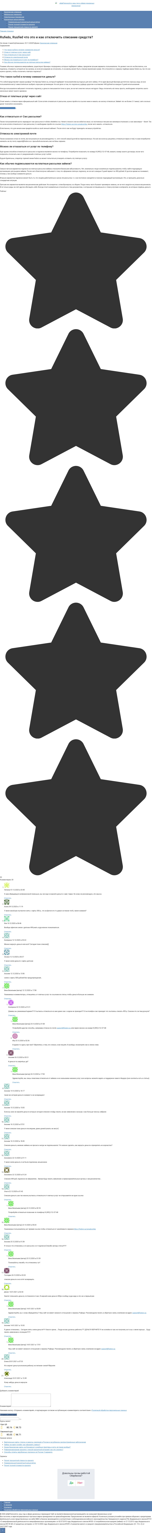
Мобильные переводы (13, 15)
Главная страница (7, 31)
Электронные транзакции (14, 17)
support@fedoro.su (64, 1028)
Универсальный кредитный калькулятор (24, 22)
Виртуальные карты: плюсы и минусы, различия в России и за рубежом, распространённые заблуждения (45, 1442)
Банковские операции (12, 12)
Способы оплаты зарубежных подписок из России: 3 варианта (28, 1452)
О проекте (8, 1505)
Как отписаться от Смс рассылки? (17, 55)
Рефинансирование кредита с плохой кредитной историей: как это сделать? (33, 1450)
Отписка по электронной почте (16, 57)
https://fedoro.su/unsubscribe (85, 1229)
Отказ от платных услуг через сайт (17, 52)
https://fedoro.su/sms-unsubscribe (74, 124)
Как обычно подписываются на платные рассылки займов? (27, 62)
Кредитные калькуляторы (14, 20)
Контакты (8, 1507)
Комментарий (5, 1406)
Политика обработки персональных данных (21, 1510)
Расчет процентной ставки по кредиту (23, 27)
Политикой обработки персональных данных (109, 1410)
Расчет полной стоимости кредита (21, 24)
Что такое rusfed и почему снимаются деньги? (22, 50)
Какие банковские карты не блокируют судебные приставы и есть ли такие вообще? (37, 1447)
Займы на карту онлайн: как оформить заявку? (22, 1445)
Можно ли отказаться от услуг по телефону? (21, 60)
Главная (7, 1502)
